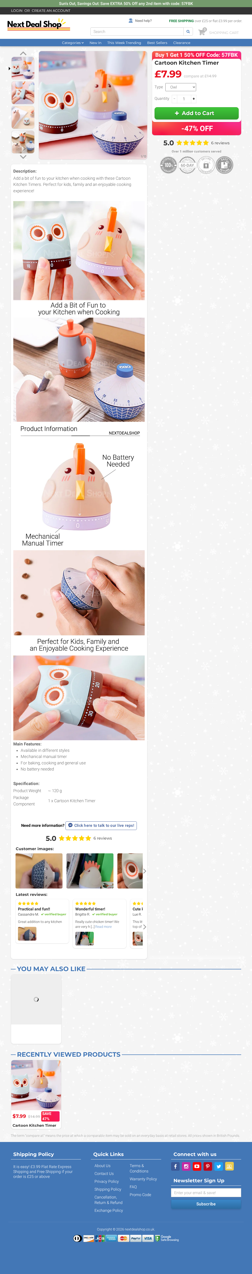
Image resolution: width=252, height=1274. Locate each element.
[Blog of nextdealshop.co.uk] (229, 1166)
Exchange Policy (108, 1210)
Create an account (51, 10)
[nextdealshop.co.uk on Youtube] (197, 1166)
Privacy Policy (106, 1181)
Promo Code (140, 1194)
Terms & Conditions (139, 1168)
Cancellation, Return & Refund (108, 1200)
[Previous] (23, 54)
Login (16, 10)
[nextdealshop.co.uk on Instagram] (186, 1166)
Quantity (162, 98)
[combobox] (137, 31)
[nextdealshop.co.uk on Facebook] (175, 1166)
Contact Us (104, 1173)
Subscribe (206, 1203)
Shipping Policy (107, 1189)
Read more (103, 927)
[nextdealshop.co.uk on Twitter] (218, 1166)
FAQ (133, 1187)
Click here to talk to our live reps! (104, 825)
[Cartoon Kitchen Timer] (36, 1085)
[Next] (23, 156)
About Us (102, 1165)
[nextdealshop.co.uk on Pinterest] (208, 1166)
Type (159, 87)
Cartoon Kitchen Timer (34, 1125)
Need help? (143, 21)
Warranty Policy (143, 1179)
